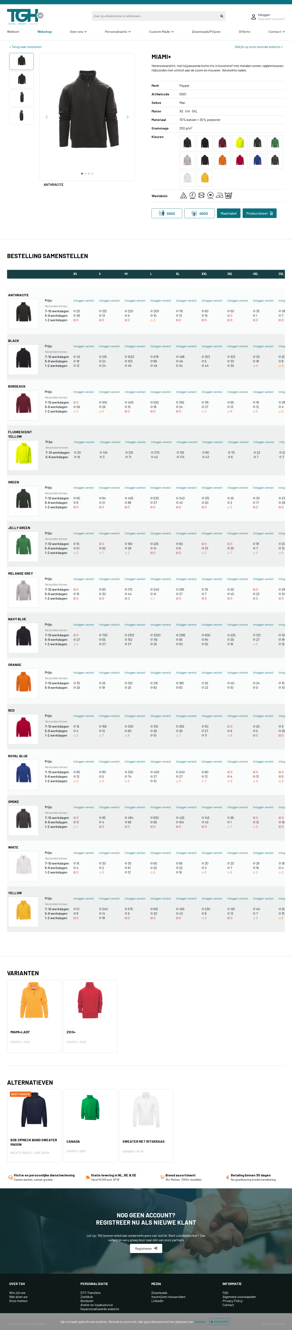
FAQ (225, 1293)
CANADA (73, 1141)
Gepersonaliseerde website (99, 1309)
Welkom (13, 31)
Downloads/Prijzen (206, 31)
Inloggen (264, 15)
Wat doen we (18, 1297)
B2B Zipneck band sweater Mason (33, 1142)
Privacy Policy (233, 1301)
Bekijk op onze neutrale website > (259, 47)
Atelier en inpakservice (96, 1305)
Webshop (44, 31)
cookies (200, 1322)
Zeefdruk (86, 1297)
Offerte (244, 31)
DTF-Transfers (90, 1293)
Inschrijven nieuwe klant (168, 1297)
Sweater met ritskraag (143, 1141)
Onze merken (18, 1301)
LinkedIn (157, 1301)
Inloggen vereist (83, 300)
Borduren (86, 1301)
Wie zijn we (17, 1293)
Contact (228, 1305)
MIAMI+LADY (20, 1032)
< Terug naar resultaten (25, 47)
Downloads (159, 1293)
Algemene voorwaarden (239, 1297)
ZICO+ (71, 1032)
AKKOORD (221, 1322)
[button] (47, 117)
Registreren (143, 1248)
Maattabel (229, 213)
